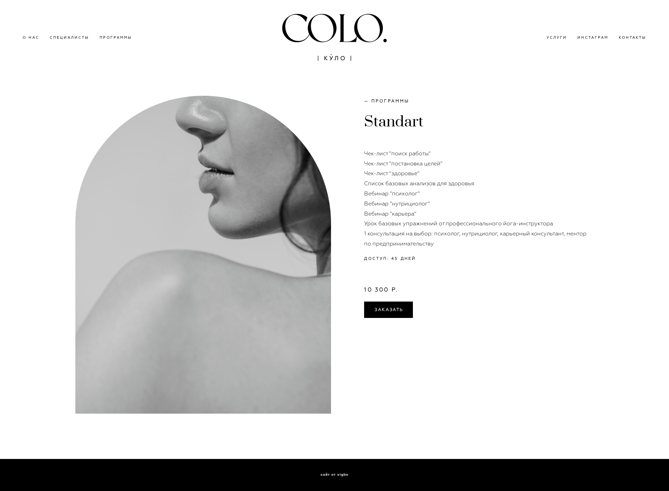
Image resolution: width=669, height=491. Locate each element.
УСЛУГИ (557, 37)
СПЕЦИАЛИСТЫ (69, 37)
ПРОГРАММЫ (116, 37)
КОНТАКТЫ (632, 37)
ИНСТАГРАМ (592, 37)
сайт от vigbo (334, 474)
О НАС (31, 37)
